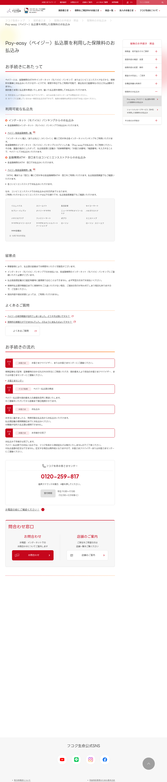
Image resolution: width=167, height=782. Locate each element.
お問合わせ (74, 2)
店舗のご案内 (87, 2)
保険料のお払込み (97, 20)
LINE (76, 759)
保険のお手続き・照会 (66, 20)
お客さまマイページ (49, 2)
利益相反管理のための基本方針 (102, 780)
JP (128, 2)
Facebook (105, 759)
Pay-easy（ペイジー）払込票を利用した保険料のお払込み (141, 101)
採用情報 (115, 2)
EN (131, 2)
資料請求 (63, 2)
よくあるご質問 (102, 2)
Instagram (91, 759)
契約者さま (39, 20)
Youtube (62, 759)
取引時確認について (22, 780)
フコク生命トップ (15, 20)
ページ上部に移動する (149, 764)
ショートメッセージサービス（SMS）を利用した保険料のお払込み (141, 111)
